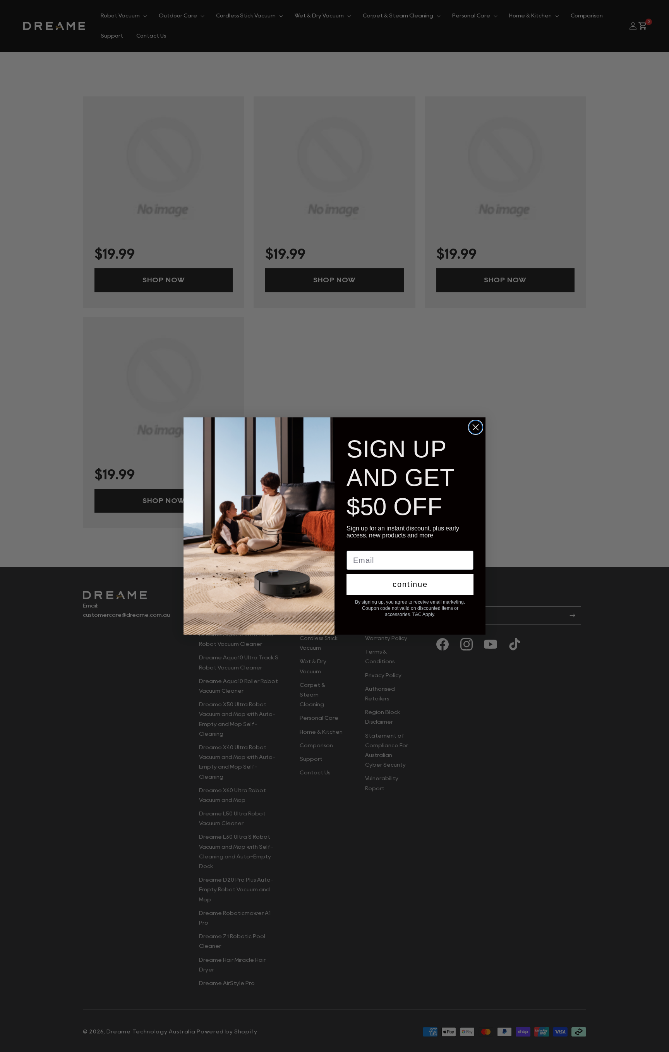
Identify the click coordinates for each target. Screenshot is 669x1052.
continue (410, 584)
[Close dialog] (475, 427)
